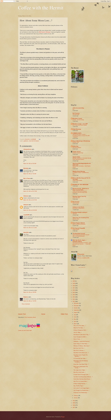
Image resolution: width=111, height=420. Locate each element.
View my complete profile (83, 257)
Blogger (63, 416)
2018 (74, 285)
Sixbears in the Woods (78, 207)
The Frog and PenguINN (79, 228)
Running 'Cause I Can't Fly (79, 196)
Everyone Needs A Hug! (78, 152)
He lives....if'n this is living (78, 119)
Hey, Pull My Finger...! (79, 385)
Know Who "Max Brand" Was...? (81, 364)
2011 (74, 301)
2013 (74, 297)
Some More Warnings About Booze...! (82, 379)
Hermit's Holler (76, 157)
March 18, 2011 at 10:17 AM (30, 191)
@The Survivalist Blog (78, 108)
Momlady (25, 168)
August (76, 312)
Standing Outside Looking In (80, 212)
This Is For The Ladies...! (79, 325)
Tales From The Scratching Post (81, 217)
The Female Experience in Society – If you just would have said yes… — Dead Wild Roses (82, 244)
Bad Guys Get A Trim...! (79, 348)
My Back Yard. (76, 142)
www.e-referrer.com (82, 267)
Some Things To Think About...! (81, 343)
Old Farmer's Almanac (45, 32)
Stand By (75, 213)
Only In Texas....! (78, 339)
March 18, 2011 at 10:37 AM (30, 200)
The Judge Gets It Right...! (80, 370)
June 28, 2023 (76, 219)
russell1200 (26, 214)
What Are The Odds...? (79, 327)
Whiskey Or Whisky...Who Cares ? (82, 346)
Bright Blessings (77, 129)
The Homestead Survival (79, 233)
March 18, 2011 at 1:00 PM (29, 292)
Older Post (64, 314)
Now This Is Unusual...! (79, 350)
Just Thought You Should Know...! (82, 390)
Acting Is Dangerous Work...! (80, 330)
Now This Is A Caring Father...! (81, 381)
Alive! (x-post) (76, 203)
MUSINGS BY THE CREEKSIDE (80, 184)
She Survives (76, 201)
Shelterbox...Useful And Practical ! (82, 341)
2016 (74, 290)
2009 (74, 403)
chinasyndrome (27, 149)
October (76, 308)
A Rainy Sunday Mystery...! (80, 383)
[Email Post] (39, 139)
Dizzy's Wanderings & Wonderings (81, 141)
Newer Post (22, 314)
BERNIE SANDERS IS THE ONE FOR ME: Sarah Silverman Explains (82, 159)
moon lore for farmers (34, 141)
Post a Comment (26, 304)
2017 (74, 288)
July (75, 314)
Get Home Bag (76, 114)
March (75, 323)
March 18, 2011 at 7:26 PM (29, 301)
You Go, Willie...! (78, 332)
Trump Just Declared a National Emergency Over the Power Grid (80, 192)
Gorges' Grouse (77, 151)
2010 (74, 400)
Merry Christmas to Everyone (79, 224)
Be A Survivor (76, 113)
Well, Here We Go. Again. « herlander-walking (79, 241)
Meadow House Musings (79, 171)
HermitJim (26, 232)
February (76, 395)
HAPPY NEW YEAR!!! (77, 180)
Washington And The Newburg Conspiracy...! (81, 361)
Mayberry (25, 297)
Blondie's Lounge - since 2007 (80, 123)
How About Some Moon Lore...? (81, 352)
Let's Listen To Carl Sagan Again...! (82, 388)
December (76, 303)
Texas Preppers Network (79, 223)
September (76, 310)
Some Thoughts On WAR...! (80, 337)
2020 (74, 281)
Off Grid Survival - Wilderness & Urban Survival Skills (81, 189)
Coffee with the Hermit (40, 7)
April (75, 321)
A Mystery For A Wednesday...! (81, 392)
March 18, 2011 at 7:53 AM (29, 173)
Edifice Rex (75, 146)
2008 (74, 405)
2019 (74, 283)
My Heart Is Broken (77, 147)
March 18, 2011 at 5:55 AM (29, 163)
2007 (74, 407)
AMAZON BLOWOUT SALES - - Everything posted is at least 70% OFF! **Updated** (81, 136)
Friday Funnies (76, 229)
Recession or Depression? (78, 208)
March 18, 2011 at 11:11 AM (30, 227)
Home (43, 314)
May (75, 319)
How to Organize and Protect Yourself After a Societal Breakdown (81, 235)
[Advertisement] (47, 310)
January (76, 397)
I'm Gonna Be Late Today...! (80, 358)
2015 (74, 292)
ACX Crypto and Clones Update (80, 125)
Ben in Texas (26, 178)
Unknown (25, 196)
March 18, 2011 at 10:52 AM (30, 210)
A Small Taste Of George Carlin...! (82, 374)
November (76, 305)
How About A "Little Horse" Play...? (82, 334)
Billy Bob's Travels (77, 118)
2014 (74, 294)
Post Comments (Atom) (30, 317)
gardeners (26, 141)
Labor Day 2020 (76, 197)
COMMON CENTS (77, 133)
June (75, 317)
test (73, 109)
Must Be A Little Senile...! (80, 372)
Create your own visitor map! (25, 330)
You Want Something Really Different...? (83, 376)
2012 (74, 299)
